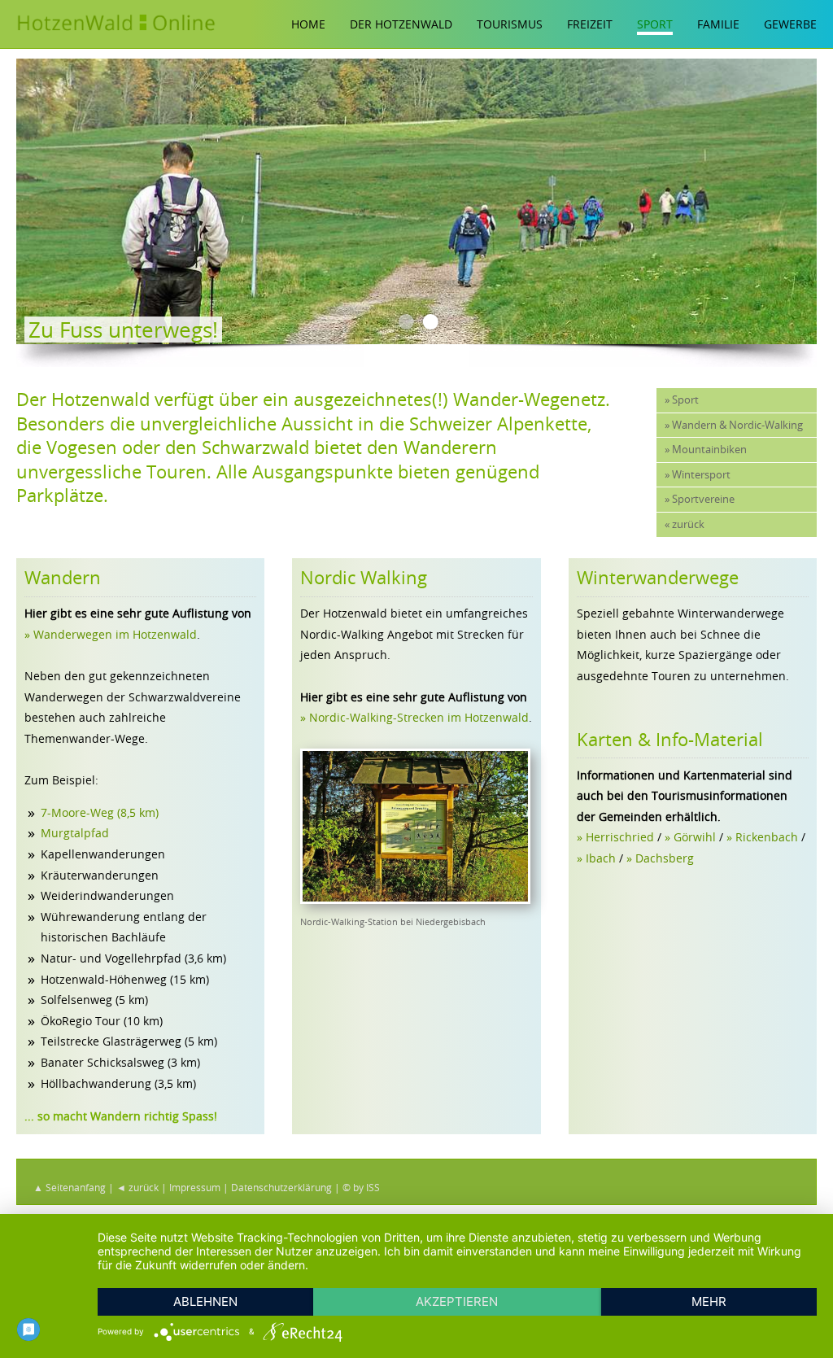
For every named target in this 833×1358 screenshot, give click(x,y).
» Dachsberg (660, 858)
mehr (708, 1301)
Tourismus (510, 24)
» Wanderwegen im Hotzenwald (110, 634)
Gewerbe (790, 24)
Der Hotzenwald (401, 24)
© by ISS (361, 1187)
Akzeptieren (457, 1301)
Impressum (194, 1187)
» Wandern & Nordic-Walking (734, 425)
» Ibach (596, 858)
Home (308, 24)
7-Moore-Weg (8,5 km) (100, 812)
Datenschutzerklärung (281, 1187)
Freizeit (590, 24)
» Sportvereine (700, 499)
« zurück (684, 524)
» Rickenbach (762, 837)
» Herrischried (615, 837)
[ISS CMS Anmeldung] (21, 377)
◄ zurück (137, 1187)
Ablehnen (205, 1301)
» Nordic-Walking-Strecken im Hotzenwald (414, 717)
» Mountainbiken (706, 449)
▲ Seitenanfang (69, 1187)
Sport (655, 24)
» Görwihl (690, 837)
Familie (718, 24)
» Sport (682, 400)
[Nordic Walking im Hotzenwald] (415, 899)
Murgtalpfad (75, 833)
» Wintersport (698, 475)
